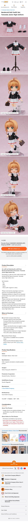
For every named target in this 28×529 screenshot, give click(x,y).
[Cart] (12, 2)
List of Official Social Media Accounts (12, 501)
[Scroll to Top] (14, 462)
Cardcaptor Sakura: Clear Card (8, 9)
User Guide (4, 510)
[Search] (10, 2)
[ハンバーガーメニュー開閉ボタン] (26, 2)
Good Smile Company (8, 388)
